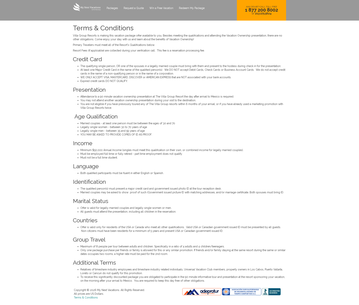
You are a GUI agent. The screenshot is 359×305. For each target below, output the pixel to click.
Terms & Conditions (86, 297)
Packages (112, 8)
